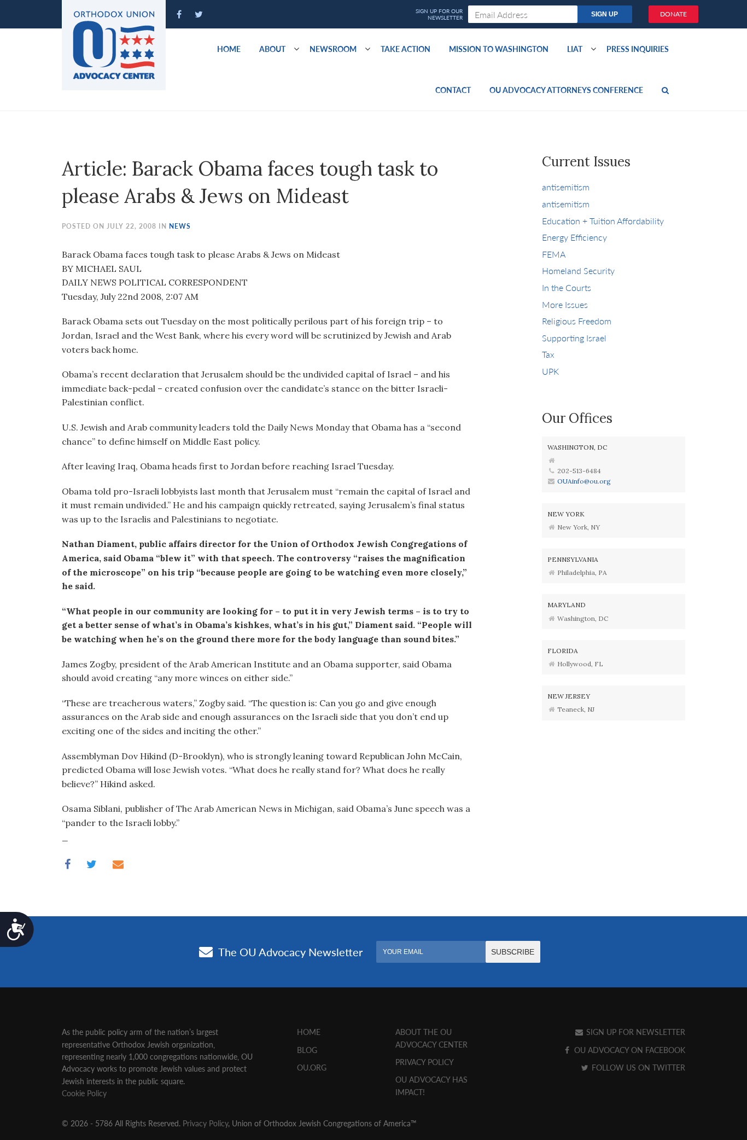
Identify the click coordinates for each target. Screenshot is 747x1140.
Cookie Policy (84, 1092)
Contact (453, 89)
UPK (550, 371)
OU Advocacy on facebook (628, 1049)
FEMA (553, 254)
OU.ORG (311, 1067)
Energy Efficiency (574, 237)
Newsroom (333, 48)
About (272, 48)
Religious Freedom (576, 321)
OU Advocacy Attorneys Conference (566, 89)
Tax (548, 354)
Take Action (405, 48)
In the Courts (566, 287)
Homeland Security (578, 270)
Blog (307, 1049)
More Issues (565, 304)
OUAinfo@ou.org (584, 481)
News (180, 226)
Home (229, 48)
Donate (673, 14)
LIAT (574, 48)
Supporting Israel (574, 337)
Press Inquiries (637, 48)
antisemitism (566, 187)
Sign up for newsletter (634, 1031)
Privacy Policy (424, 1061)
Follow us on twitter (637, 1067)
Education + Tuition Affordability (603, 220)
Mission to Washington (498, 48)
